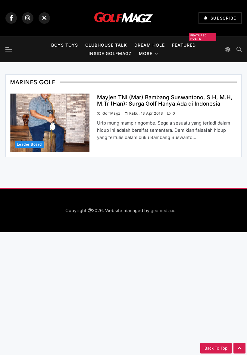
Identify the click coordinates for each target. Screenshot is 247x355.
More (145, 53)
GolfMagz (111, 113)
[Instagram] (27, 18)
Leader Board (29, 144)
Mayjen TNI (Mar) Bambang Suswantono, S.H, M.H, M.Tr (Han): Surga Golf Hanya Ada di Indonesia (165, 100)
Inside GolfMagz (110, 53)
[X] (44, 18)
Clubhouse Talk (106, 45)
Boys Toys (64, 45)
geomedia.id (163, 210)
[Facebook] (11, 18)
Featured (184, 44)
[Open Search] (239, 49)
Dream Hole (149, 45)
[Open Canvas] (8, 49)
